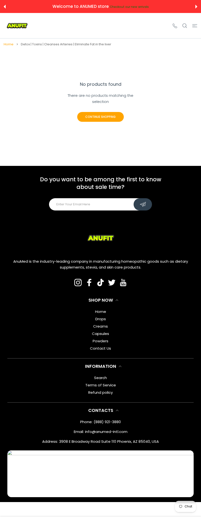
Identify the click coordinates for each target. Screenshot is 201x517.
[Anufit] (17, 26)
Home (8, 44)
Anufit (89, 509)
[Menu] (195, 25)
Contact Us (100, 348)
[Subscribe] (143, 204)
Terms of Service (100, 385)
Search (100, 377)
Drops (100, 318)
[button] (5, 7)
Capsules (100, 333)
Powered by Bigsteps (112, 509)
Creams (100, 326)
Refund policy (100, 392)
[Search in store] (185, 25)
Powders (100, 341)
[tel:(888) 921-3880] (175, 25)
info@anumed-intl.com (106, 431)
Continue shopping (100, 117)
